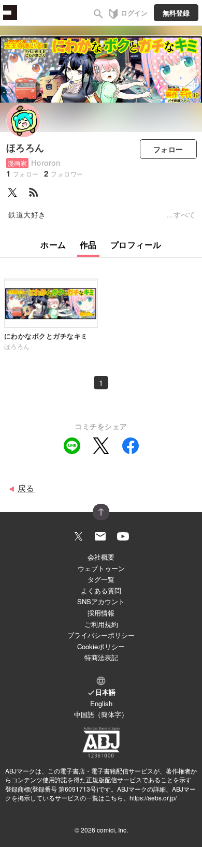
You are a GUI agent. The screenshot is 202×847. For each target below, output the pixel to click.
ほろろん (25, 147)
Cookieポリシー (101, 646)
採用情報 (101, 613)
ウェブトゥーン (101, 568)
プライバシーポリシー (101, 635)
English (101, 703)
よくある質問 (101, 590)
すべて (185, 214)
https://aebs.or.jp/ (153, 797)
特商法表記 (101, 657)
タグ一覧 (101, 579)
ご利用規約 (101, 624)
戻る (26, 488)
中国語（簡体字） (101, 714)
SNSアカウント (101, 601)
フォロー (168, 149)
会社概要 (101, 557)
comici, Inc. (112, 829)
